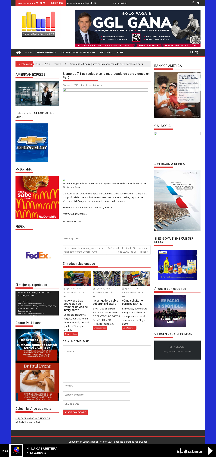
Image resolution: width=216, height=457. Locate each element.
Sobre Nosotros (47, 52)
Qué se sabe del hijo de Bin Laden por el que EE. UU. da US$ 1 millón (128, 250)
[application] (37, 303)
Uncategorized (72, 238)
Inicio (28, 52)
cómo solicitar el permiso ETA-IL (109, 3)
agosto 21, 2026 (131, 288)
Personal (106, 52)
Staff (120, 52)
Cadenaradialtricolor (92, 85)
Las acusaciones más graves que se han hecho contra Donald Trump (84, 250)
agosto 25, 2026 (73, 288)
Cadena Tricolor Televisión (78, 52)
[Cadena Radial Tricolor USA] (18, 52)
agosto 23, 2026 (102, 288)
